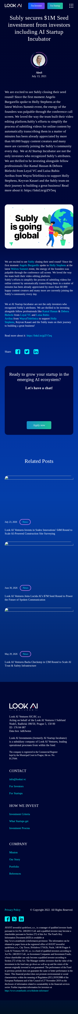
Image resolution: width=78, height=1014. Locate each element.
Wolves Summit (19, 268)
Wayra (23, 318)
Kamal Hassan (50, 311)
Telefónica (32, 318)
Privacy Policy (12, 909)
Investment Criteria (19, 814)
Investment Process (19, 828)
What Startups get (18, 821)
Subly (31, 261)
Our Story (14, 859)
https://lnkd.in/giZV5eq (39, 335)
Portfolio (14, 866)
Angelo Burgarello (29, 265)
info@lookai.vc (17, 779)
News (25, 522)
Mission (13, 852)
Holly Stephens (58, 265)
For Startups (16, 793)
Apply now (39, 425)
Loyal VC (25, 314)
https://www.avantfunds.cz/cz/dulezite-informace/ (27, 991)
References (15, 873)
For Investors (16, 786)
